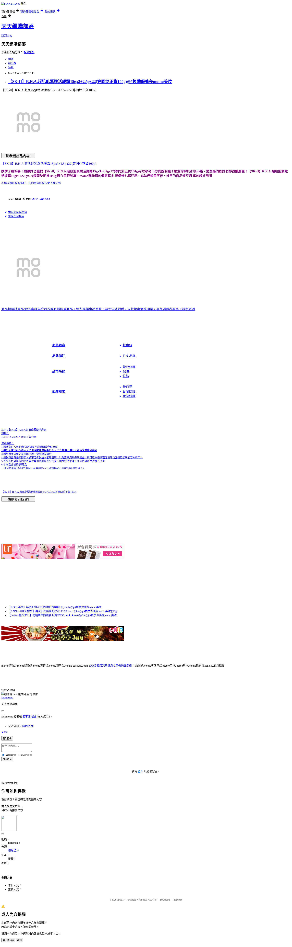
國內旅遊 (27, 726)
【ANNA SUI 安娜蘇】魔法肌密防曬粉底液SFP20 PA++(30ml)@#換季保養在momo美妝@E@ (62, 611)
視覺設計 (29, 52)
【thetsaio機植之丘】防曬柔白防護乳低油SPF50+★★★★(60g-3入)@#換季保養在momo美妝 (62, 615)
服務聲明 (178, 900)
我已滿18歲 (8, 940)
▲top (4, 732)
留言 (34, 716)
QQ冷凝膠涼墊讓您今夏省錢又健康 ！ (112, 665)
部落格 (12, 63)
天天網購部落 (17, 26)
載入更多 (7, 738)
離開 (19, 940)
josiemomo (7, 697)
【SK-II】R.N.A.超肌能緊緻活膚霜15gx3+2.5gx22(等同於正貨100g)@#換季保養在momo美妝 (90, 81)
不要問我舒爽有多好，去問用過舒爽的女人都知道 (31, 183)
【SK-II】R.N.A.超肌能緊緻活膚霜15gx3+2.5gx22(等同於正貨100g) (48, 163)
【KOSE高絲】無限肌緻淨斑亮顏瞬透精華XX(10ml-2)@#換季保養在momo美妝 (55, 607)
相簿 (11, 59)
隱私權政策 (165, 900)
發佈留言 (7, 759)
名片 (11, 67)
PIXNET (121, 900)
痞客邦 (26, 716)
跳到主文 (6, 35)
